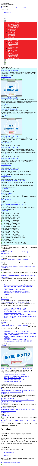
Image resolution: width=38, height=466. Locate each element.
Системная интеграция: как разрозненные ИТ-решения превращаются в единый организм (17, 400)
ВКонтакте (7, 12)
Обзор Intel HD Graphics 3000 (9, 98)
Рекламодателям (9, 452)
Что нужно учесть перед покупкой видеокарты (15, 259)
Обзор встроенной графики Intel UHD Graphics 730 (16, 368)
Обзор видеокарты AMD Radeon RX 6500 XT (18, 341)
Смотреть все (5, 271)
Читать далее (4, 393)
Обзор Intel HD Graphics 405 (12, 378)
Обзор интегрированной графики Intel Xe (16, 376)
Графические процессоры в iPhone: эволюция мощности (18, 266)
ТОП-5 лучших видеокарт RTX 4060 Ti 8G (17, 308)
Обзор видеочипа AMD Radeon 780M (15, 339)
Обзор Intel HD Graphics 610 (9, 169)
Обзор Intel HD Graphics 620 (9, 109)
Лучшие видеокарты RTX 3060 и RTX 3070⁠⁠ (17, 314)
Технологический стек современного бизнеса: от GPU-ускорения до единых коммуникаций (17, 391)
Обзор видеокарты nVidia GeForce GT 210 (13, 8)
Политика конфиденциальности (10, 462)
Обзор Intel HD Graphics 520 (9, 158)
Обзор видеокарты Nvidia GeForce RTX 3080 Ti (15, 302)
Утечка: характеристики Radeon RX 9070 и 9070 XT (16, 325)
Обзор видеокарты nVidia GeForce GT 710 (13, 204)
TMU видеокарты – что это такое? (14, 289)
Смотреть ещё (5, 267)
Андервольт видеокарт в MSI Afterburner (16, 291)
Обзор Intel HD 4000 (7, 193)
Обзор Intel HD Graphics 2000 (9, 147)
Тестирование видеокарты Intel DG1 (15, 374)
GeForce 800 (4, 188)
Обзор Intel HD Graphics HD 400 (14, 379)
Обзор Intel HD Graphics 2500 (9, 136)
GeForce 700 (4, 210)
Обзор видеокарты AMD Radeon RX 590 (16, 331)
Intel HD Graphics (6, 77)
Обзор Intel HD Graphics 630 (9, 70)
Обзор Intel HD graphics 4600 (12, 381)
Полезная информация (7, 389)
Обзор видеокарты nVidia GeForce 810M (13, 180)
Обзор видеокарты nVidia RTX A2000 (15, 309)
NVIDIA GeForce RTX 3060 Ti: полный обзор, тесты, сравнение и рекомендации (20, 312)
